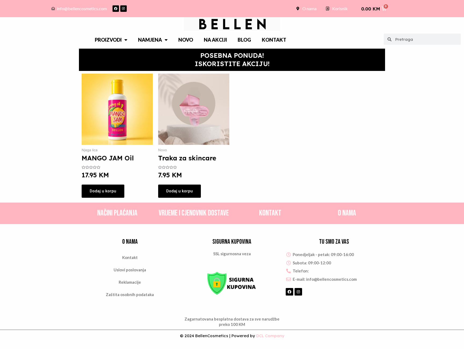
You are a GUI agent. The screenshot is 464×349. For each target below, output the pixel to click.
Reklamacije (130, 282)
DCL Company (270, 335)
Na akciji (215, 40)
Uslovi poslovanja (130, 269)
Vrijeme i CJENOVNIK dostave (194, 213)
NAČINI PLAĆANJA (117, 213)
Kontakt (274, 40)
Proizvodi (108, 40)
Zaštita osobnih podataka (130, 294)
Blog (244, 40)
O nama (347, 213)
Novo (185, 40)
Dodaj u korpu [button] (103, 191)
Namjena (150, 40)
